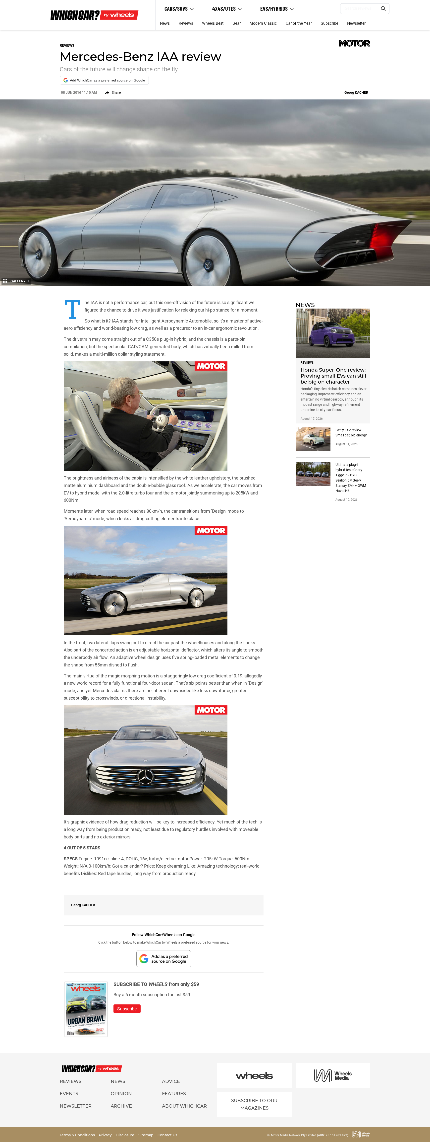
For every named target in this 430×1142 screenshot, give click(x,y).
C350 (151, 339)
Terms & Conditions (78, 1135)
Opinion (121, 1093)
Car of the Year (299, 23)
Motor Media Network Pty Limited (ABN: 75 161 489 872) (309, 1135)
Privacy (106, 1135)
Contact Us (167, 1135)
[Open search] (383, 9)
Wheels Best (212, 23)
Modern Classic (263, 23)
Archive (121, 1106)
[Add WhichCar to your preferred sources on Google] (163, 958)
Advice (171, 1081)
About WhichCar (184, 1106)
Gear (236, 23)
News (165, 23)
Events (69, 1093)
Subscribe (329, 23)
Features (174, 1093)
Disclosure (125, 1135)
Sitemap (146, 1135)
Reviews (186, 23)
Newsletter (356, 23)
